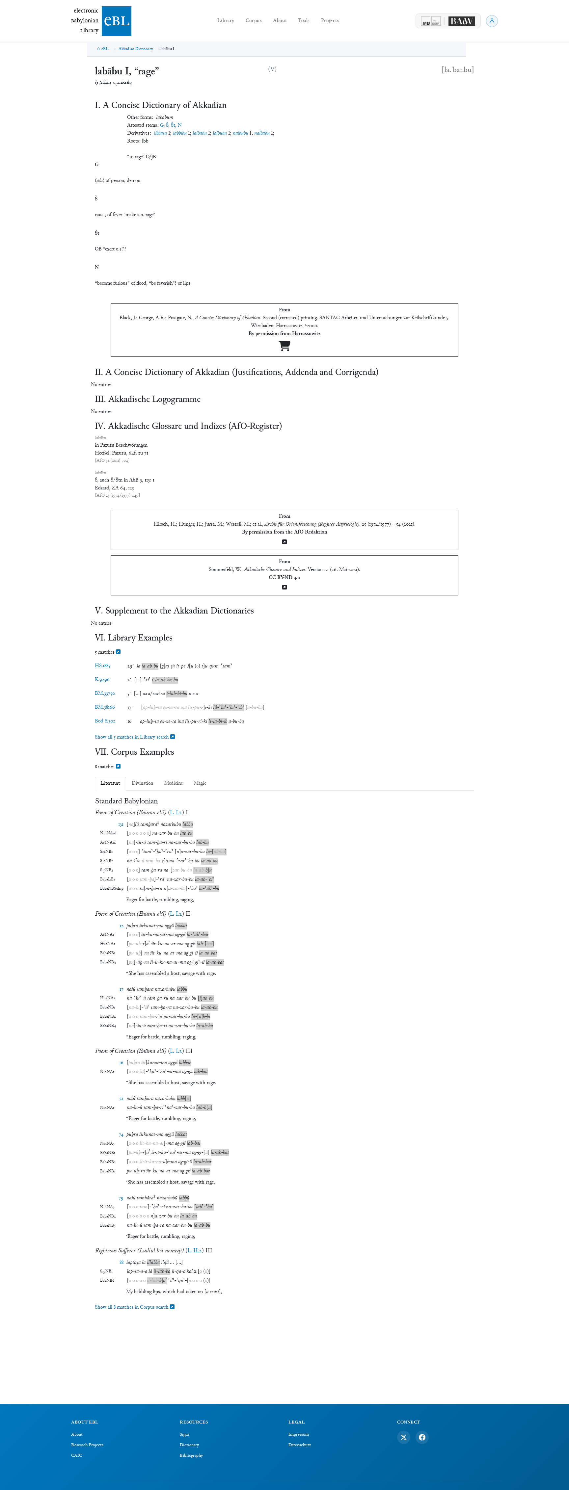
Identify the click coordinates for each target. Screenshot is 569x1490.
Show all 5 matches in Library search (132, 737)
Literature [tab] (110, 783)
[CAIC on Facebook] (422, 1437)
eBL (105, 49)
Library (225, 20)
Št (173, 125)
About (280, 20)
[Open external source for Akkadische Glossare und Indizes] (284, 588)
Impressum (298, 1435)
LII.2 (194, 1251)
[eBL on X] (403, 1437)
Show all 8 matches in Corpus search (132, 1307)
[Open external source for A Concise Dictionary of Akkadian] (284, 348)
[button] (138, 666)
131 (120, 824)
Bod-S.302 (105, 721)
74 (121, 1134)
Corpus (254, 20)
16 (121, 1062)
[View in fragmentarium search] (118, 652)
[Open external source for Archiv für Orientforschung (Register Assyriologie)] (284, 542)
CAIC (76, 1456)
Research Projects (87, 1445)
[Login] (492, 21)
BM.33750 (105, 693)
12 (121, 926)
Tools (304, 20)
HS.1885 (102, 666)
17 (121, 989)
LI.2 (176, 813)
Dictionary (189, 1445)
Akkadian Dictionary (136, 49)
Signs (184, 1435)
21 (121, 1098)
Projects (330, 20)
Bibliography (191, 1456)
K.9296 (102, 679)
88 (121, 1262)
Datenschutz (299, 1445)
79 (121, 1198)
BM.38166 (105, 707)
